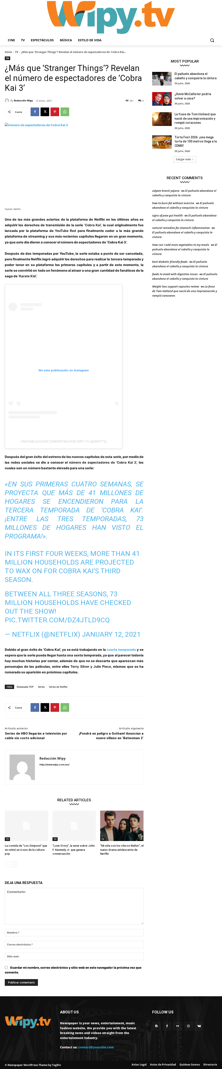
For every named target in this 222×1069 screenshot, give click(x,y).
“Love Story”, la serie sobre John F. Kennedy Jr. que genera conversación (73, 849)
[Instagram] (188, 1026)
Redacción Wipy (23, 100)
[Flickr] (177, 1026)
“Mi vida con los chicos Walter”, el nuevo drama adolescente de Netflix (122, 849)
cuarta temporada (121, 650)
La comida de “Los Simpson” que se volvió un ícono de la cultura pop (26, 849)
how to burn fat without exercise (173, 203)
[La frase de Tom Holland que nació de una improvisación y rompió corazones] (162, 119)
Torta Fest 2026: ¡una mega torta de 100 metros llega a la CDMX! (196, 141)
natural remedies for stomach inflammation (181, 228)
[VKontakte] (199, 1026)
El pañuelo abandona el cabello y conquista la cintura (184, 249)
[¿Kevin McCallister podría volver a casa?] (162, 99)
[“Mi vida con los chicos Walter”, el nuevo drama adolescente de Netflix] (122, 826)
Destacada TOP (25, 686)
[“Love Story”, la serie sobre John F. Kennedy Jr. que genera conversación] (74, 826)
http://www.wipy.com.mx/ (54, 764)
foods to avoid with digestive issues (175, 274)
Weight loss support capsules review (175, 286)
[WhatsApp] (64, 111)
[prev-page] (7, 864)
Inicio (8, 52)
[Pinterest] (55, 111)
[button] (212, 40)
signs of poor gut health (167, 215)
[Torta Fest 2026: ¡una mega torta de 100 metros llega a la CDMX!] (162, 142)
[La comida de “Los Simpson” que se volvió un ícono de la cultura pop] (26, 826)
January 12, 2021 (111, 634)
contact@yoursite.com (96, 1047)
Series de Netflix (58, 686)
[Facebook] (35, 111)
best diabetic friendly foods (170, 262)
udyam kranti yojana (166, 191)
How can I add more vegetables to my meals (180, 245)
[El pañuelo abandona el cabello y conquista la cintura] (162, 79)
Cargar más (183, 159)
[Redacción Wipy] (7, 100)
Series (41, 686)
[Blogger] (156, 1026)
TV (16, 52)
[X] (45, 111)
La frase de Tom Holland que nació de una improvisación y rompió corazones (195, 118)
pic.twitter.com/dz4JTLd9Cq (57, 620)
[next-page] (14, 864)
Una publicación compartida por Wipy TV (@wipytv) (64, 441)
